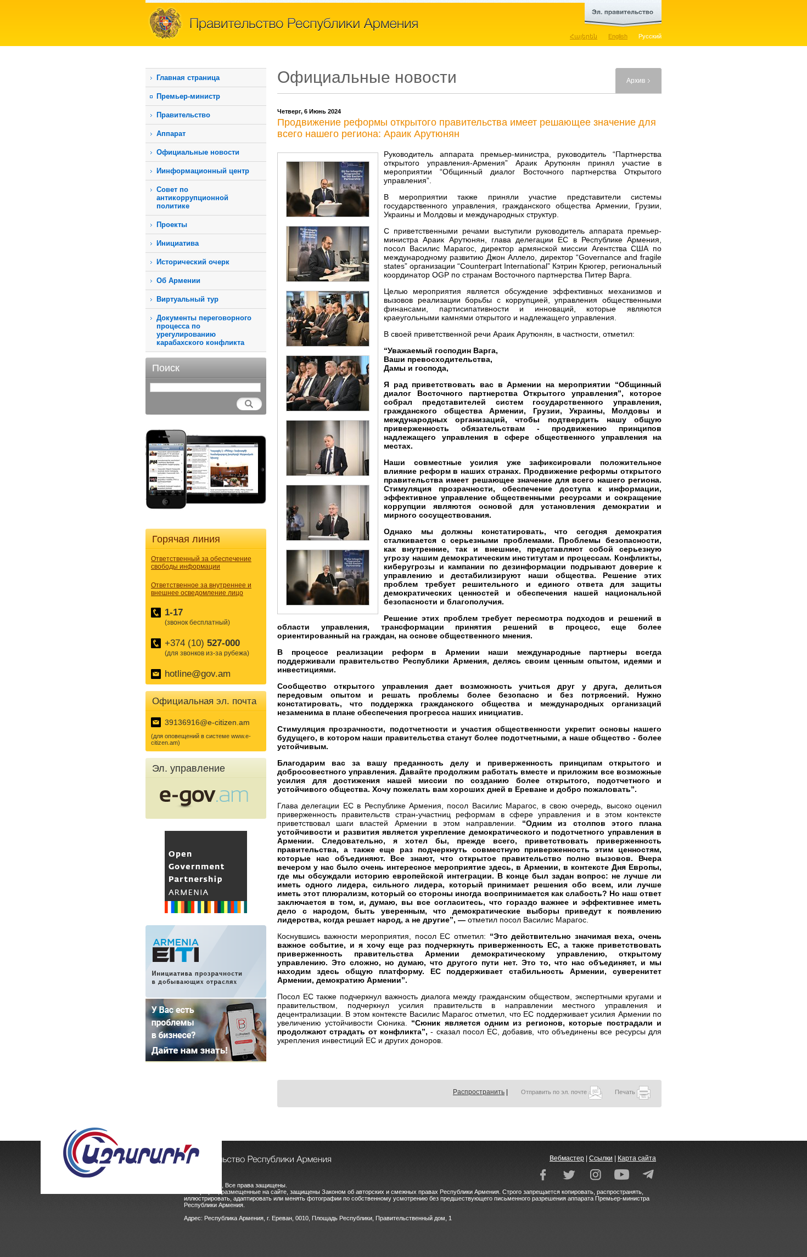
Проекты (171, 224)
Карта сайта (637, 1158)
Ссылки (601, 1158)
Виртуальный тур (187, 299)
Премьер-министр (188, 96)
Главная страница (188, 77)
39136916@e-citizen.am (207, 722)
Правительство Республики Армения (332, 23)
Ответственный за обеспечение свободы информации (201, 562)
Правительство (183, 115)
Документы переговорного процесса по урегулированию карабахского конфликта (203, 330)
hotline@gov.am (198, 674)
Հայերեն (583, 36)
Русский (650, 36)
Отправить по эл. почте (555, 1092)
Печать (626, 1092)
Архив (635, 80)
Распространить (479, 1092)
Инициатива (177, 243)
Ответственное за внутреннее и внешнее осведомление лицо (201, 589)
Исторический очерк (192, 262)
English (617, 36)
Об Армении (178, 280)
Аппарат (171, 133)
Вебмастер (567, 1158)
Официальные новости (197, 152)
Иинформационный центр (202, 171)
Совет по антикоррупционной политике (192, 197)
